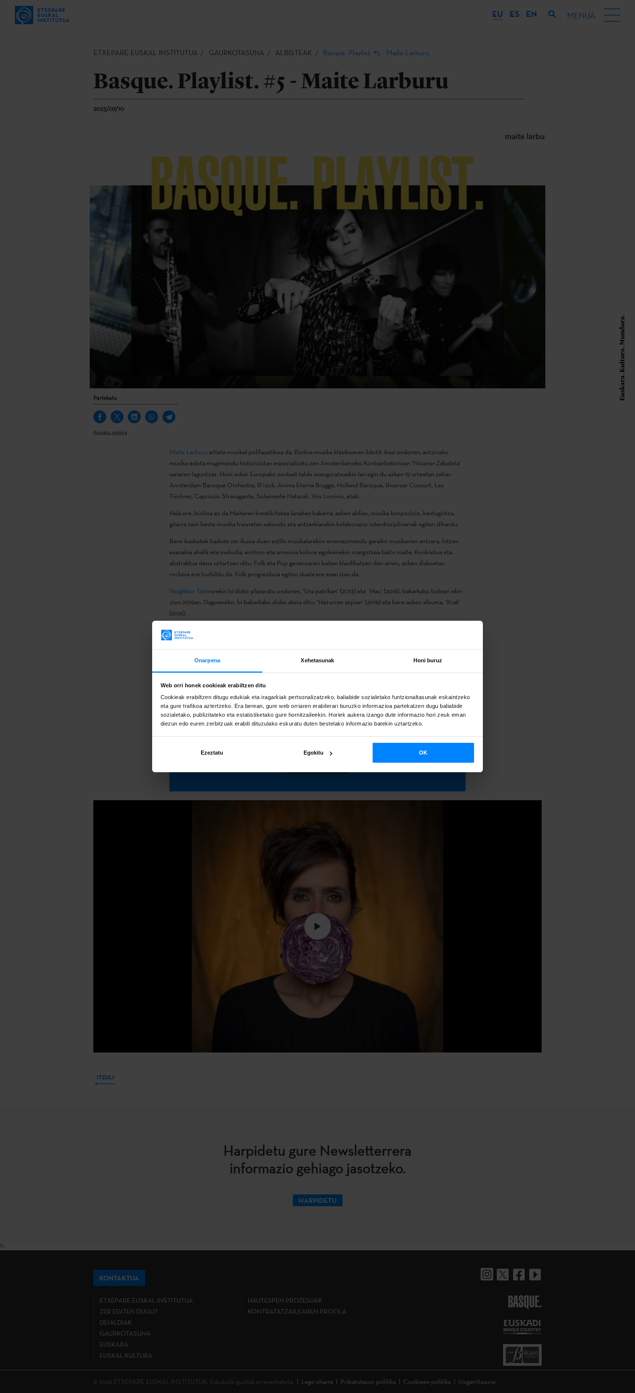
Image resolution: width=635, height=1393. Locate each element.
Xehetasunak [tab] (317, 660)
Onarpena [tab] (207, 660)
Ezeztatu (212, 752)
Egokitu (313, 752)
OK (423, 752)
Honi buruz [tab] (427, 660)
